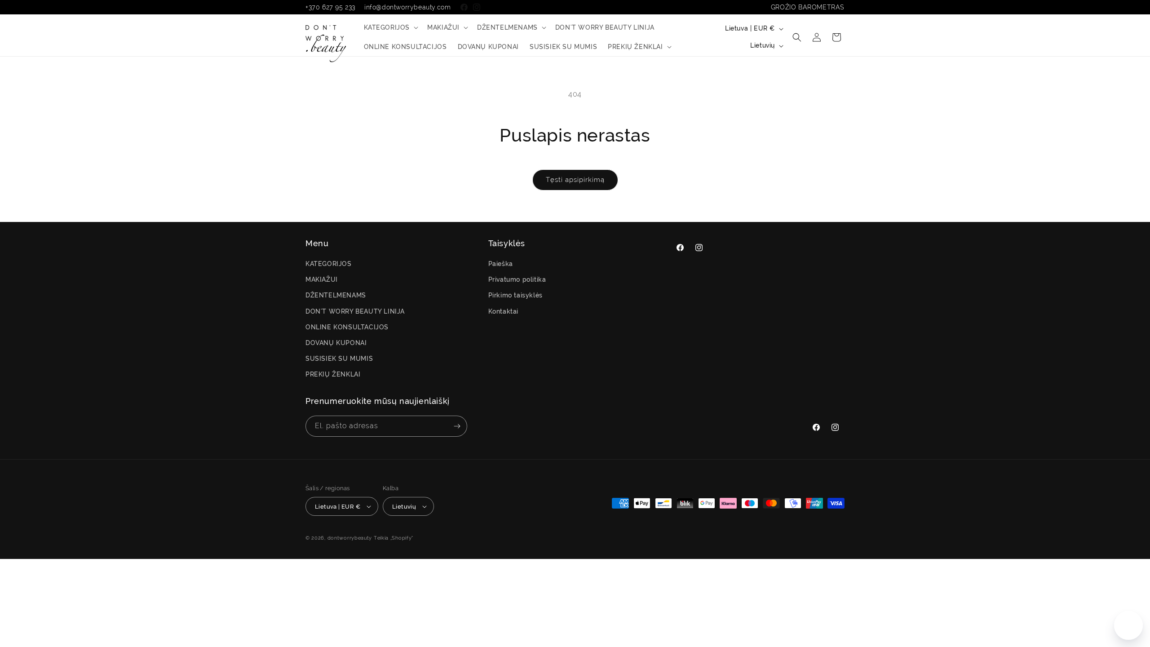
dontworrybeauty (349, 538)
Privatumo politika (517, 279)
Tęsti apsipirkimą (575, 180)
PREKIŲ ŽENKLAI (332, 374)
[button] (390, 27)
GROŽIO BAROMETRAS (808, 7)
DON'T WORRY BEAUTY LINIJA (355, 311)
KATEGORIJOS (328, 263)
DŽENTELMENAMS (335, 295)
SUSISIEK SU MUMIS (339, 358)
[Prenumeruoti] (457, 426)
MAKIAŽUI (321, 279)
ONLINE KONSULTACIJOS (347, 327)
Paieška (500, 263)
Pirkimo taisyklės (515, 295)
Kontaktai (503, 311)
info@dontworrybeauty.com (407, 7)
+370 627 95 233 (330, 7)
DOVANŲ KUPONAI (336, 342)
